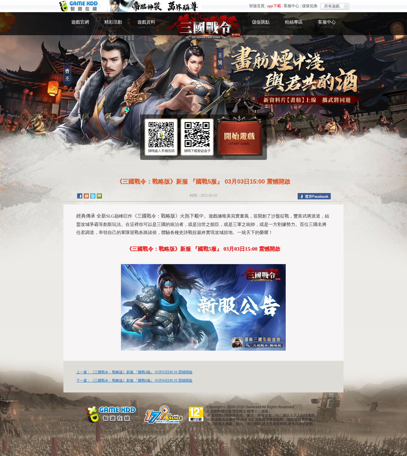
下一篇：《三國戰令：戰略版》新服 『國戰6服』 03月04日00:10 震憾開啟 (134, 380)
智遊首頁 (257, 6)
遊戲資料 (146, 24)
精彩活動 (113, 24)
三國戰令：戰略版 (203, 25)
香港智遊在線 (79, 6)
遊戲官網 (80, 24)
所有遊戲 (332, 6)
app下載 (274, 6)
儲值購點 (261, 24)
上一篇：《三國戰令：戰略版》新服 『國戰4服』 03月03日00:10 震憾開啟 (134, 372)
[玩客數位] (165, 414)
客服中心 (291, 6)
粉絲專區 (294, 24)
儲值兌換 (309, 6)
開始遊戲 (239, 135)
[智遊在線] (111, 414)
